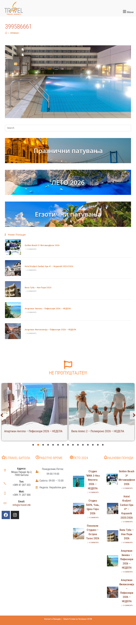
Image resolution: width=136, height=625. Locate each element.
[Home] (6, 33)
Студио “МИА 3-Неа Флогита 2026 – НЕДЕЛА (93, 480)
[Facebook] (6, 515)
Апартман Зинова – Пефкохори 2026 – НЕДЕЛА (48, 308)
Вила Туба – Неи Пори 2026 (38, 287)
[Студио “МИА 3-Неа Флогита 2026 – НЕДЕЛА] (78, 481)
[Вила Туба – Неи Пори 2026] (13, 289)
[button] (81, 12)
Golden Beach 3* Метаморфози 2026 (42, 245)
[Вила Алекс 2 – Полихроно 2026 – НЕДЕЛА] (101, 405)
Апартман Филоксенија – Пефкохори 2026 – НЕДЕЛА (50, 329)
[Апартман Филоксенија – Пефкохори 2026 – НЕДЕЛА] (13, 331)
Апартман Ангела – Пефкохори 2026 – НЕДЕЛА (33, 431)
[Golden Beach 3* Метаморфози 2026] (13, 247)
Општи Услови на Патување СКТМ (77, 619)
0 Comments (31, 249)
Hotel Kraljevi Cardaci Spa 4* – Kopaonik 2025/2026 (49, 266)
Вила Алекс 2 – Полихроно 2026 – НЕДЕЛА (97, 431)
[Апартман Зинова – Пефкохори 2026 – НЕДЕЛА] (13, 310)
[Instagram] (15, 515)
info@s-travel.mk (22, 505)
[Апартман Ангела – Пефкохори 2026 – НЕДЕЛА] (34, 405)
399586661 (14, 33)
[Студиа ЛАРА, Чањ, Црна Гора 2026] (78, 508)
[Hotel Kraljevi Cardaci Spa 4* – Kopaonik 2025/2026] (13, 268)
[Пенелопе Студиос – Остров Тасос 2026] (78, 533)
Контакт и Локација (52, 619)
